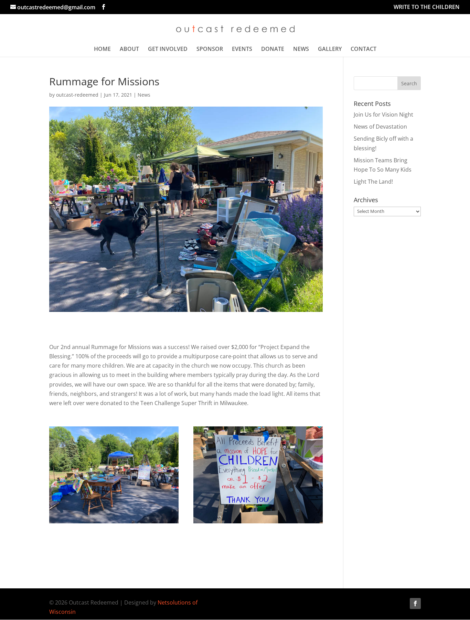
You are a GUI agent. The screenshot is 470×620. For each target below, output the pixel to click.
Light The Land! (373, 181)
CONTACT (363, 49)
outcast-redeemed (77, 94)
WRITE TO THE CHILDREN (427, 7)
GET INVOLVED (168, 49)
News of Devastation (380, 126)
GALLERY (330, 49)
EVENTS (242, 49)
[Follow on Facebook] (415, 603)
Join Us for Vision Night (383, 114)
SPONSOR (209, 49)
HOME (102, 49)
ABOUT (129, 49)
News (144, 94)
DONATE (272, 49)
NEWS (301, 49)
